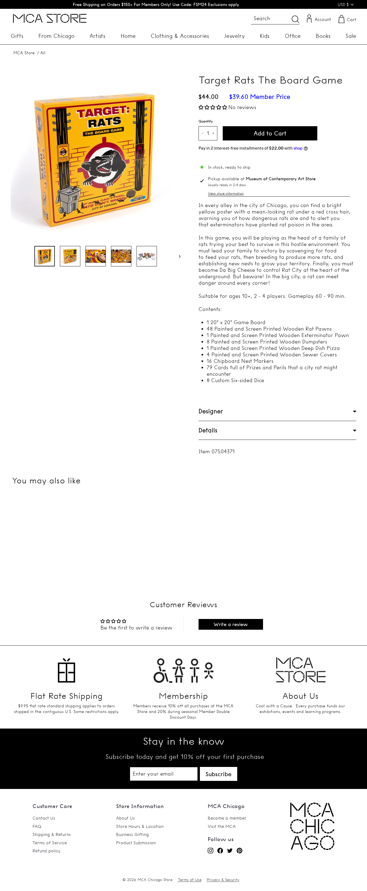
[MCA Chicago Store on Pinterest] (239, 850)
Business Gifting (132, 834)
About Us (125, 818)
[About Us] (300, 667)
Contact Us (44, 818)
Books (323, 35)
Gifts (17, 35)
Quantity (206, 121)
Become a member (227, 818)
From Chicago (56, 35)
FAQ (37, 826)
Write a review (231, 624)
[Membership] (183, 667)
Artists (97, 35)
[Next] (177, 256)
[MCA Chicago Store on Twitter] (230, 850)
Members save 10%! (156, 4)
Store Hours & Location (140, 826)
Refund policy (46, 850)
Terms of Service (50, 842)
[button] (213, 107)
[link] (312, 848)
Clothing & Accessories (180, 35)
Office (293, 35)
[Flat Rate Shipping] (66, 667)
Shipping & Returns (52, 834)
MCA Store (24, 52)
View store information (226, 193)
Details (208, 430)
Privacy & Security (223, 879)
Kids (264, 35)
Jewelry (234, 35)
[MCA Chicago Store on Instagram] (210, 850)
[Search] (295, 19)
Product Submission (136, 842)
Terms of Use (190, 879)
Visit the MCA (222, 826)
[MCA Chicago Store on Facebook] (220, 850)
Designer (211, 411)
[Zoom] (96, 156)
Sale (351, 35)
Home (128, 35)
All (42, 52)
